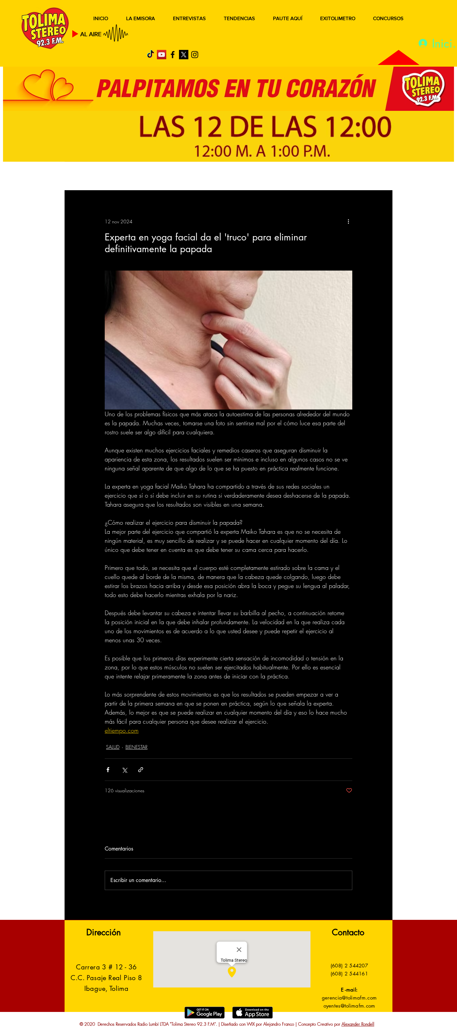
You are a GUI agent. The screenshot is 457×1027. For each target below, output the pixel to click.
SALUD (123, 176)
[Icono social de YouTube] (161, 54)
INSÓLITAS (290, 176)
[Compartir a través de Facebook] (108, 769)
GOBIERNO (245, 176)
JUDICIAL (202, 176)
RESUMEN (86, 176)
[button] (377, 176)
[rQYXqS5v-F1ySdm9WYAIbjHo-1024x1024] (183, 54)
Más (325, 176)
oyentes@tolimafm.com (349, 1006)
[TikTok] (150, 54)
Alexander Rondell (358, 1024)
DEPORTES (162, 176)
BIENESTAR (136, 747)
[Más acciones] (348, 221)
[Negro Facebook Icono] (172, 54)
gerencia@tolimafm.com (349, 998)
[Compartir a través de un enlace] (141, 769)
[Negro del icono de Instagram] (194, 54)
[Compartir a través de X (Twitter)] (124, 769)
